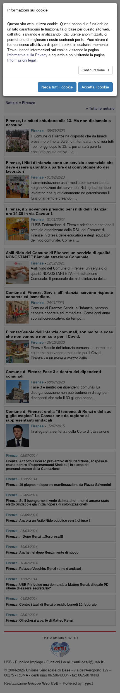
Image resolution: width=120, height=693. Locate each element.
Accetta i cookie (95, 87)
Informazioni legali (22, 60)
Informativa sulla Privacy (27, 55)
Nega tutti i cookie (57, 87)
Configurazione (93, 70)
